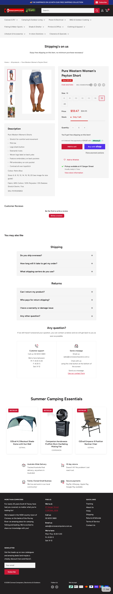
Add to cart (72, 147)
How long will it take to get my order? (38, 263)
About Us (89, 507)
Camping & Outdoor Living (32, 20)
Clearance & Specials (58, 34)
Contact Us (90, 525)
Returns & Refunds (93, 518)
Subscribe (103, 2)
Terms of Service (93, 522)
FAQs (88, 511)
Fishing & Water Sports (13, 27)
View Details (22, 426)
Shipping (89, 514)
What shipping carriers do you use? (37, 271)
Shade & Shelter (35, 27)
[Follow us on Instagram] (56, 586)
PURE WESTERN (67, 85)
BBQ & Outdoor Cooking (79, 20)
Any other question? (30, 316)
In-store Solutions (36, 34)
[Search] (97, 10)
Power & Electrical (56, 20)
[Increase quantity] (84, 127)
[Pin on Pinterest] (95, 84)
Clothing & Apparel (75, 27)
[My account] (102, 10)
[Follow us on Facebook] (52, 586)
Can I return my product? (32, 292)
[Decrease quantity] (73, 127)
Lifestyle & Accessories (13, 34)
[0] (106, 10)
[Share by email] (103, 84)
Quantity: (65, 128)
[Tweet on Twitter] (99, 84)
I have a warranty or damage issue (36, 308)
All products (15, 62)
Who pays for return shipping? (35, 300)
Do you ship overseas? (31, 255)
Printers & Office (54, 27)
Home (6, 62)
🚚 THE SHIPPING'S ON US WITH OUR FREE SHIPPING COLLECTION (56, 2)
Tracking (89, 504)
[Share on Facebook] (91, 84)
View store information (74, 173)
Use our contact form (76, 373)
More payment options (95, 153)
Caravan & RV (9, 20)
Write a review (56, 216)
